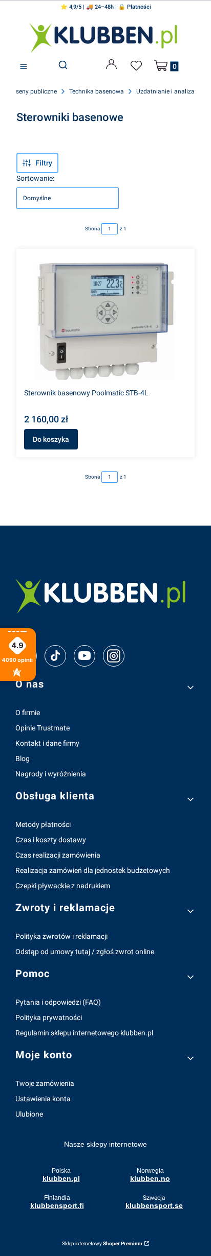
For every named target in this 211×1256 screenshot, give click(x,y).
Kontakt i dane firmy (47, 743)
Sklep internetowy (102, 1243)
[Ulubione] (138, 66)
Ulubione (29, 1114)
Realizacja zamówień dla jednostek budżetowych (92, 870)
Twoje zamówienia (44, 1083)
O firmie (27, 712)
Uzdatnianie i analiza (165, 91)
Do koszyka (51, 439)
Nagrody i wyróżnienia (50, 774)
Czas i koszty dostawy (50, 840)
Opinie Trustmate (42, 728)
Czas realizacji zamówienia (57, 855)
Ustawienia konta (43, 1099)
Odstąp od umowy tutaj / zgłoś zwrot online (84, 951)
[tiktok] (55, 655)
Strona (92, 228)
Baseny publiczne (33, 91)
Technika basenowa (96, 91)
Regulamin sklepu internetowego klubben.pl (84, 1033)
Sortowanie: (35, 178)
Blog (22, 758)
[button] (23, 66)
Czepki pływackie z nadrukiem (62, 886)
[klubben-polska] (105, 594)
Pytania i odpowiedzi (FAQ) (58, 1002)
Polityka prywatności (48, 1017)
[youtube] (84, 655)
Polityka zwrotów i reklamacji (61, 936)
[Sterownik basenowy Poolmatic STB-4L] (105, 320)
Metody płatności (43, 824)
